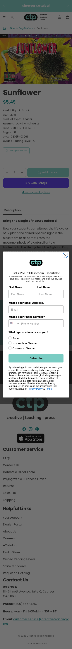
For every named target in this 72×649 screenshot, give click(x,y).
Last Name (43, 287)
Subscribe (36, 358)
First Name (15, 287)
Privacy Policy (35, 389)
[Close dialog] (65, 255)
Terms (48, 389)
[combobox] (14, 323)
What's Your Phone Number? (26, 317)
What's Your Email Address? (26, 303)
